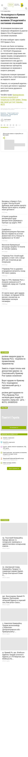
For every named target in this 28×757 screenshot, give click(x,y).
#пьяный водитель (13, 114)
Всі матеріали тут (14, 427)
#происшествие (4, 114)
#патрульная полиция (6, 115)
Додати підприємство (14, 468)
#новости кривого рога (13, 113)
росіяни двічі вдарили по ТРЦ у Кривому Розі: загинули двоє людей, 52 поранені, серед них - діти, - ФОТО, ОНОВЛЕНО (13, 397)
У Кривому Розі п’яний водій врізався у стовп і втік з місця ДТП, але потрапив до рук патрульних (13, 259)
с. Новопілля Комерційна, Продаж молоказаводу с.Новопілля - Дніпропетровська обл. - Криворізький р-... (12, 627)
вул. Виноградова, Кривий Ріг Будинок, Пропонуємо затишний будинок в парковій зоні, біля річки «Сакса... (13, 599)
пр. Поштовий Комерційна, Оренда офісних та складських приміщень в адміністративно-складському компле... (14, 542)
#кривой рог (3, 113)
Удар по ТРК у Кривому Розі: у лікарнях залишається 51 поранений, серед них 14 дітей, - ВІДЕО (13, 283)
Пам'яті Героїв (10, 417)
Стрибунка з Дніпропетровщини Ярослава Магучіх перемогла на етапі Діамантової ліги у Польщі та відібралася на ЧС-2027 (13, 233)
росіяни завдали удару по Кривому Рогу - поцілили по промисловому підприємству (13, 360)
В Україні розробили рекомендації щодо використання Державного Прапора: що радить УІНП (12, 219)
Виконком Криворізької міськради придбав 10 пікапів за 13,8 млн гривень (13, 247)
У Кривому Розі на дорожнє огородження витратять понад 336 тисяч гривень (13, 271)
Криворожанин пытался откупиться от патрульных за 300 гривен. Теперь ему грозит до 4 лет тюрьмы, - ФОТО (14, 100)
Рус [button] (5, 8)
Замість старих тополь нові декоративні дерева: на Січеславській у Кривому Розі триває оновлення (13, 372)
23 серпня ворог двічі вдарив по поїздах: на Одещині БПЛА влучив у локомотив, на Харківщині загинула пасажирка (13, 297)
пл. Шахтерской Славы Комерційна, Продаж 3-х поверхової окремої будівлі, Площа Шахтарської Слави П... (12, 571)
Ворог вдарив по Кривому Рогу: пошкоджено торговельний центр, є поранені (13, 384)
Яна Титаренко (7, 119)
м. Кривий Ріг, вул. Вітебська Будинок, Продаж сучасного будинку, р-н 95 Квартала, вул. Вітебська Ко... (13, 655)
